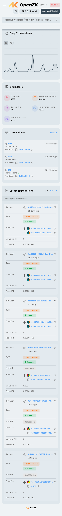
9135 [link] (10, 157)
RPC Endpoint (29, 11)
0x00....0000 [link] (24, 149)
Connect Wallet (50, 11)
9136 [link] (10, 143)
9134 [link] (10, 170)
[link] (23, 4)
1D (6, 43)
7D (11, 43)
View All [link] (53, 132)
